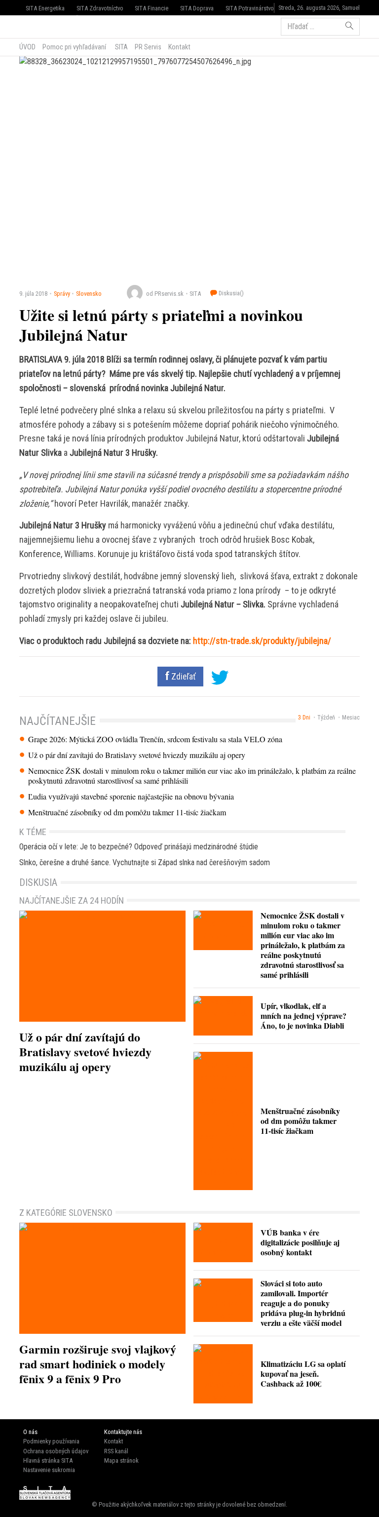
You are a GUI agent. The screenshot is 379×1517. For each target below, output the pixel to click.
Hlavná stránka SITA (48, 1460)
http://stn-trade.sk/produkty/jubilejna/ (262, 641)
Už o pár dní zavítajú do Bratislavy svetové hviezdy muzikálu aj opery (136, 755)
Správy (62, 293)
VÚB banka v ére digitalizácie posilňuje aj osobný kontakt (300, 1242)
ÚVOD (27, 47)
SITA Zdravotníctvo (99, 8)
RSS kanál (116, 1451)
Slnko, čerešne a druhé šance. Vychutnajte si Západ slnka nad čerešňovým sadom (144, 862)
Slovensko (89, 293)
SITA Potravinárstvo (250, 8)
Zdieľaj (49, 26)
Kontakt (179, 47)
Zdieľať (182, 676)
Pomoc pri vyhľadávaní (74, 47)
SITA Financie (151, 8)
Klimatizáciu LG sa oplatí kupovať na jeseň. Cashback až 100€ (303, 1373)
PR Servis (148, 47)
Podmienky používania (51, 1441)
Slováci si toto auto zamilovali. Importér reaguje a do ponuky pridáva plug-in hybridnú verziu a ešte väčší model (303, 1302)
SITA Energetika (45, 8)
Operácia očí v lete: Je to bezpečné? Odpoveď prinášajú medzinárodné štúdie (138, 846)
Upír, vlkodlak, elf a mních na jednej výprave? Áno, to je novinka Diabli (303, 1015)
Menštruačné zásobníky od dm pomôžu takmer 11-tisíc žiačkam (127, 812)
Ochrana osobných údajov (55, 1451)
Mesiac (351, 717)
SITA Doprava (197, 8)
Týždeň (326, 717)
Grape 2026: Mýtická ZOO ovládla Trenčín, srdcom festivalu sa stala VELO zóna (155, 739)
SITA (121, 47)
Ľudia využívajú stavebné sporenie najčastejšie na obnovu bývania (131, 796)
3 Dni (304, 717)
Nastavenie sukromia (49, 1470)
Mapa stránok (121, 1460)
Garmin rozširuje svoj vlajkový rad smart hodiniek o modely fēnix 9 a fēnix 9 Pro (97, 1363)
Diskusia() (230, 293)
